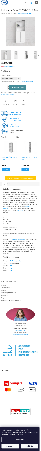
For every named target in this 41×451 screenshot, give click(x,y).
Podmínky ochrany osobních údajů (11, 301)
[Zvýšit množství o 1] (8, 86)
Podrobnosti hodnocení (25, 14)
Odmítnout (10, 446)
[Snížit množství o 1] (8, 89)
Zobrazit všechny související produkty (20, 178)
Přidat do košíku (19, 87)
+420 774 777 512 (20, 330)
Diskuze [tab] (9, 184)
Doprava (3, 285)
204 (11, 271)
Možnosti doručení (27, 82)
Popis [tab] (4, 184)
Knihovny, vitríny (15, 261)
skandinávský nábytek (18, 240)
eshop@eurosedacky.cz (20, 334)
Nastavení (19, 439)
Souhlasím (29, 446)
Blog (2, 298)
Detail (6, 169)
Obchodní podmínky (7, 288)
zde (21, 434)
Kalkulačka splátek (10, 66)
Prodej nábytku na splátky (8, 293)
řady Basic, (20, 210)
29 (11, 266)
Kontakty (3, 290)
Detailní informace (6, 95)
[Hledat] (26, 3)
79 (11, 268)
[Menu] (37, 3)
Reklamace (4, 295)
